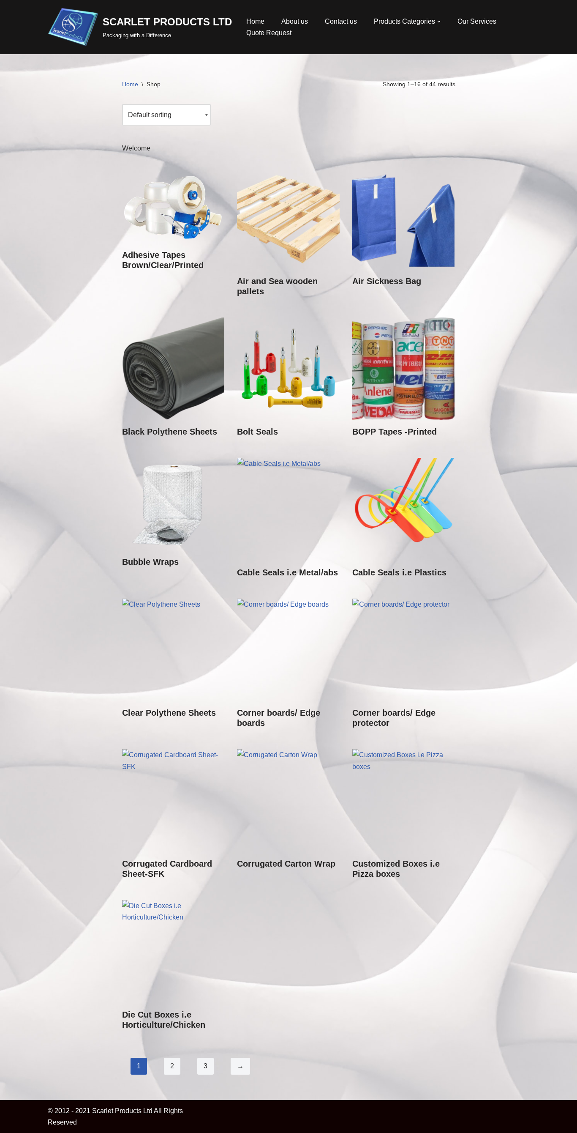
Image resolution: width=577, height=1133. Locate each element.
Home (255, 21)
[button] (439, 21)
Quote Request (268, 32)
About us (294, 21)
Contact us (341, 21)
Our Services (476, 21)
